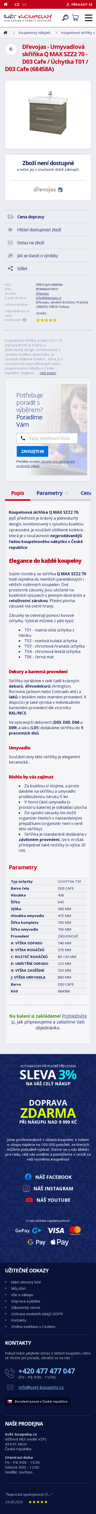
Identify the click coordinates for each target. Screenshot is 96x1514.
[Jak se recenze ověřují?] (25, 320)
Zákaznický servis (25, 1307)
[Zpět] (11, 49)
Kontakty (18, 1320)
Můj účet (18, 1288)
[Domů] (7, 4)
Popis (17, 493)
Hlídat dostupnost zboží (39, 230)
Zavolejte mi (32, 451)
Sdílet (22, 268)
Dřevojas (42, 293)
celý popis (48, 373)
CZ (17, 4)
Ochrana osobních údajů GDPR (37, 1313)
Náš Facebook (53, 1177)
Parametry (52, 493)
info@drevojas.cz (49, 298)
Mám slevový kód (26, 1281)
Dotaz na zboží (30, 242)
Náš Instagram (53, 1188)
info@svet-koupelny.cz (41, 1387)
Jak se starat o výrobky (37, 255)
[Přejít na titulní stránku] (28, 18)
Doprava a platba (25, 1301)
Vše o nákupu (22, 1294)
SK (24, 4)
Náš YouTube (53, 1200)
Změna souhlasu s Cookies (33, 1326)
